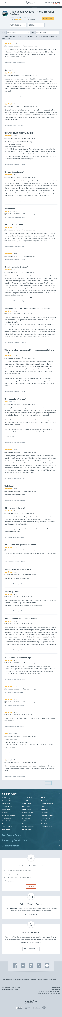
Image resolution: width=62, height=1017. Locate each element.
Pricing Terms (52, 979)
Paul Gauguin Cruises (47, 815)
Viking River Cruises (46, 826)
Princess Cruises (26, 818)
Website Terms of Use (43, 979)
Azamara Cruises (46, 800)
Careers (4, 980)
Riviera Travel (6, 821)
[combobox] (18, 24)
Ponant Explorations (7, 818)
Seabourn (4, 824)
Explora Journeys (26, 809)
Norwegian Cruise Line (8, 815)
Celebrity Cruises (26, 803)
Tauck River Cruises (7, 826)
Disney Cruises (6, 809)
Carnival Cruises (6, 803)
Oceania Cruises (26, 815)
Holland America (45, 809)
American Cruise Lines (28, 798)
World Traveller (28, 17)
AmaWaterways (6, 798)
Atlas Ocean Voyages (16, 17)
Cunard (43, 806)
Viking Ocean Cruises (28, 826)
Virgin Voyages (6, 829)
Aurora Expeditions (7, 800)
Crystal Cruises (26, 806)
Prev (48, 783)
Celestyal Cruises (7, 806)
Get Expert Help (31, 914)
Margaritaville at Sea (27, 812)
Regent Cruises (45, 818)
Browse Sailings (47, 18)
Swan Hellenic (45, 824)
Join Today (31, 886)
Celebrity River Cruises (47, 803)
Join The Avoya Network (12, 980)
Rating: (3, 32)
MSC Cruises (44, 812)
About (3, 979)
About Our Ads (33, 979)
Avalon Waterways (27, 800)
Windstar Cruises (26, 829)
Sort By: (33, 32)
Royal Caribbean (26, 821)
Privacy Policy (9, 979)
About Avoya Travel (31, 948)
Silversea (24, 824)
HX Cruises (5, 812)
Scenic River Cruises (47, 821)
